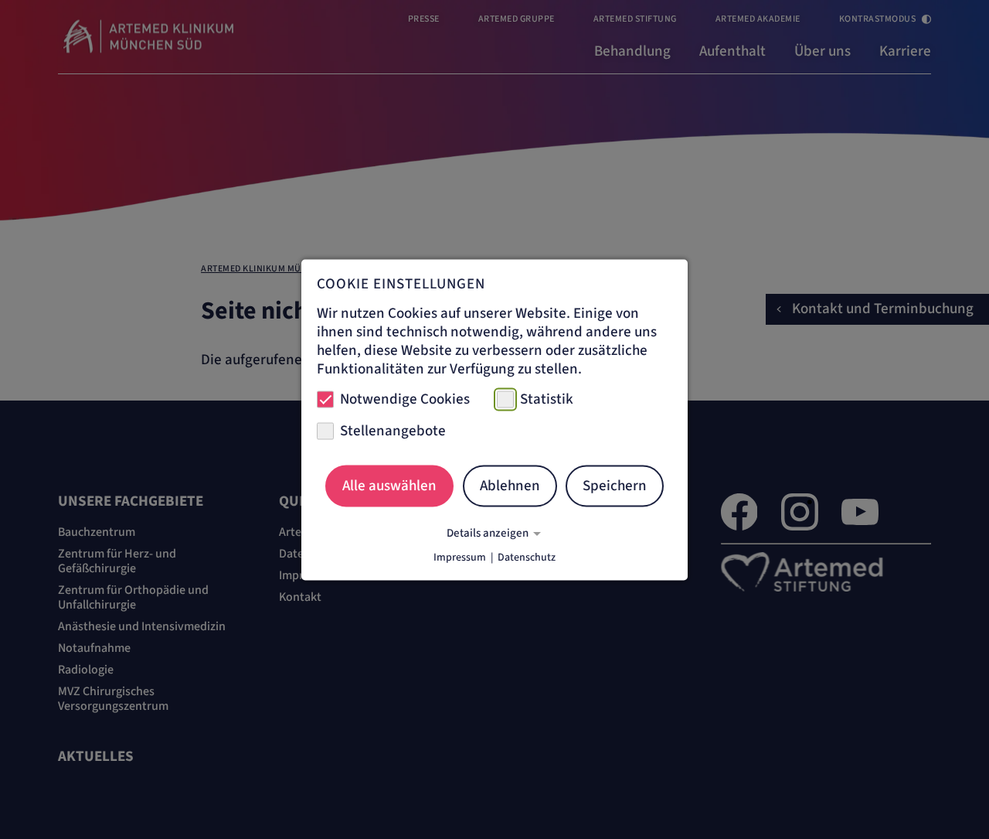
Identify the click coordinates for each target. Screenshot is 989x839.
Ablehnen (510, 486)
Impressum (459, 556)
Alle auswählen (389, 486)
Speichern (615, 486)
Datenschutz (527, 556)
